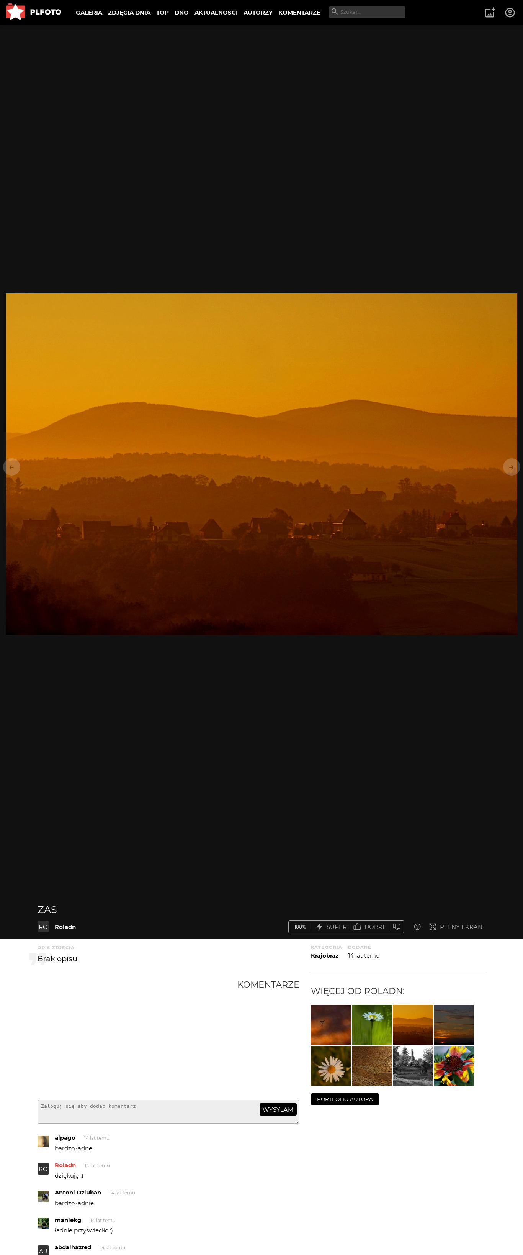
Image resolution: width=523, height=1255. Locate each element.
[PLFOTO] (33, 12)
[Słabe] (396, 927)
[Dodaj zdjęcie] (490, 12)
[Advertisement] (137, 1036)
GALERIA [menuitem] (89, 12)
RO (43, 926)
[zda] (331, 1066)
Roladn (65, 926)
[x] (413, 1066)
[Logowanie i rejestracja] (510, 12)
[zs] (454, 1025)
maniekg (68, 1220)
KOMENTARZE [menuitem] (299, 12)
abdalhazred (73, 1247)
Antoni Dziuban (78, 1192)
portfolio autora (345, 1099)
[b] (454, 1066)
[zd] (372, 1066)
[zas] (413, 1025)
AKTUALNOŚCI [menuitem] (216, 12)
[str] (372, 1025)
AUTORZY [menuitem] (258, 12)
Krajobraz (324, 955)
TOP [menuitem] (162, 12)
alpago (65, 1137)
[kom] (331, 1025)
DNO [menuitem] (182, 12)
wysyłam (278, 1109)
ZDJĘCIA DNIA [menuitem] (129, 12)
